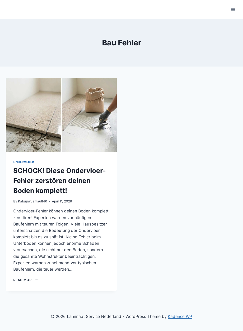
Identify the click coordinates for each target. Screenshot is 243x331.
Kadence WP (180, 316)
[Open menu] (233, 9)
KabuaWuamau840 (32, 201)
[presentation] (61, 115)
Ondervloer (23, 162)
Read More (26, 280)
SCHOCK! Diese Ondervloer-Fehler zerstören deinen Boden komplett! (59, 181)
